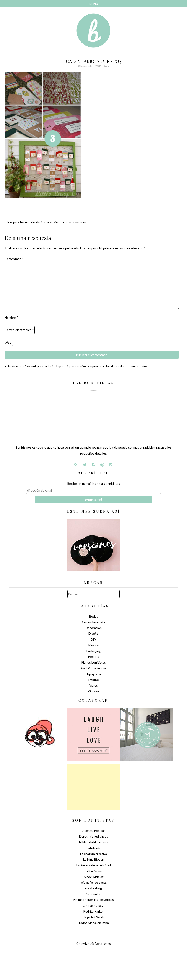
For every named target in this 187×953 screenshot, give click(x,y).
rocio (107, 66)
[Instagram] (111, 464)
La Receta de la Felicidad (93, 865)
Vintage (93, 691)
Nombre (11, 317)
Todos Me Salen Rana (93, 923)
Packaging (93, 651)
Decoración (94, 628)
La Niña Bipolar (93, 859)
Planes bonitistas (93, 662)
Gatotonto (93, 848)
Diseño (93, 633)
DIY (93, 639)
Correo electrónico (19, 330)
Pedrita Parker (93, 911)
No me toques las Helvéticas (93, 900)
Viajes (93, 685)
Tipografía (93, 674)
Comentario (14, 259)
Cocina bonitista (93, 622)
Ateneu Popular (93, 831)
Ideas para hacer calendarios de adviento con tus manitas (45, 222)
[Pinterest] (102, 464)
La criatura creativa (93, 854)
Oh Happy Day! (93, 905)
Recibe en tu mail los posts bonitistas (93, 483)
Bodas (93, 616)
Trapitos (94, 680)
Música (93, 645)
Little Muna (94, 871)
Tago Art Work (93, 917)
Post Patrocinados (93, 668)
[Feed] (76, 464)
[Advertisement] (93, 787)
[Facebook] (93, 464)
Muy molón (93, 894)
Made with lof (93, 877)
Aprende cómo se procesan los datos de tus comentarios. (107, 366)
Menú (93, 3)
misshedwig (93, 888)
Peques (93, 657)
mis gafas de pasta (94, 882)
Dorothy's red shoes (93, 836)
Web (8, 342)
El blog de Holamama (93, 842)
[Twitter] (85, 464)
